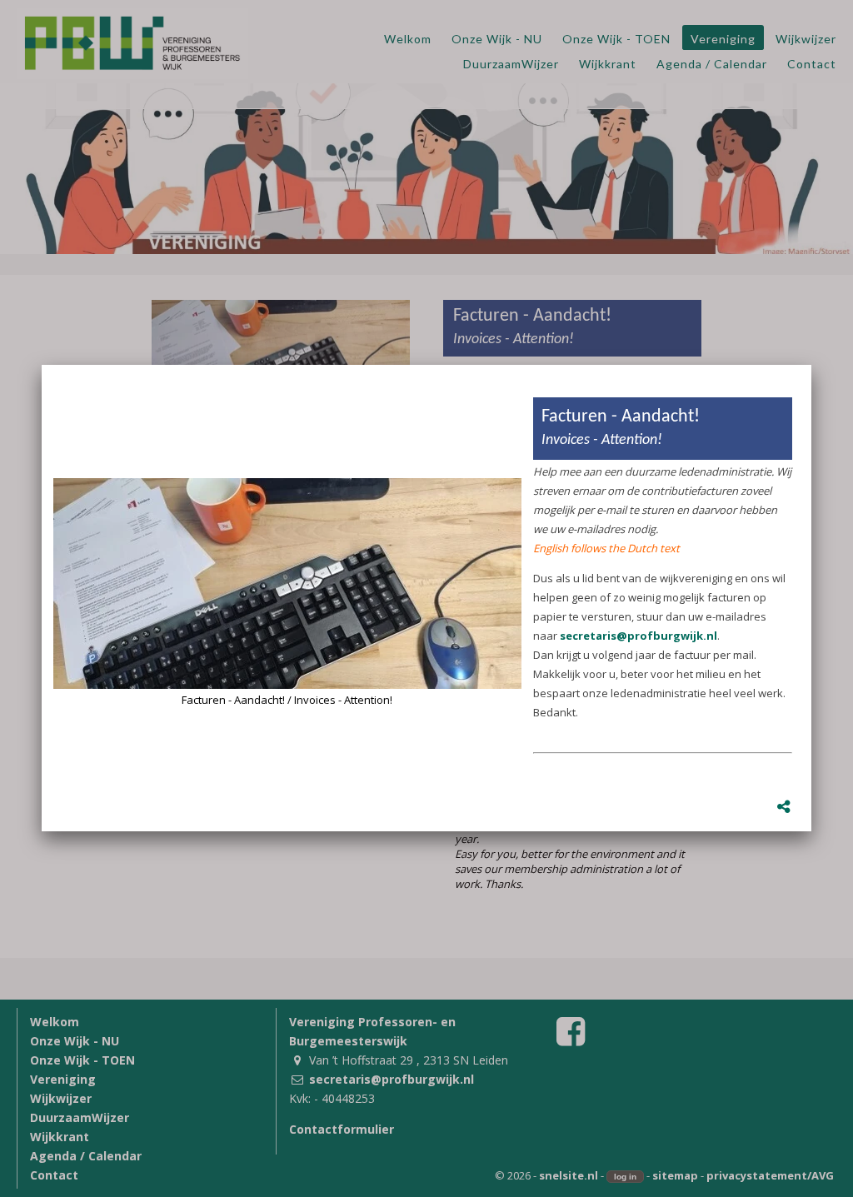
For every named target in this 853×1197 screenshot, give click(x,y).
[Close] (811, 365)
